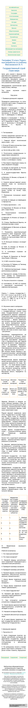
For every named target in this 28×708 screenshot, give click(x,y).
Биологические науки (14, 55)
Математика (14, 25)
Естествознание (14, 16)
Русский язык (14, 37)
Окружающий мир (14, 34)
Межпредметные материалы (14, 49)
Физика (14, 40)
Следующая (23, 657)
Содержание (14, 657)
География (14, 13)
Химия (14, 43)
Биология (14, 10)
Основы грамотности (14, 52)
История (14, 22)
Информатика (14, 19)
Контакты (14, 46)
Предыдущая (5, 657)
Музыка (14, 28)
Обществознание (14, 31)
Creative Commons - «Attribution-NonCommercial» (15, 673)
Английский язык (14, 7)
